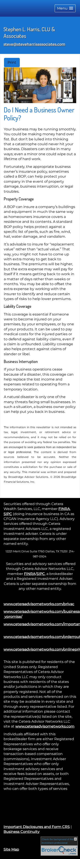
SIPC (8, 514)
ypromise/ (13, 616)
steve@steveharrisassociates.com (34, 44)
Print (12, 62)
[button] (65, 8)
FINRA (64, 509)
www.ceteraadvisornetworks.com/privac (39, 604)
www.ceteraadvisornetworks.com (44, 726)
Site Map (11, 849)
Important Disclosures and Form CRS (37, 827)
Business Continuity (22, 832)
